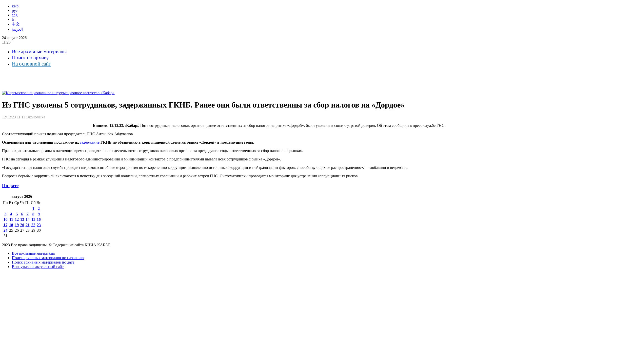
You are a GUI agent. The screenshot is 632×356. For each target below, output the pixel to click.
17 (5, 225)
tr (13, 19)
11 (11, 219)
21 (28, 225)
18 (11, 225)
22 (33, 225)
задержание (89, 142)
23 (39, 225)
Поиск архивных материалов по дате (43, 262)
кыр (15, 6)
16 (39, 219)
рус (15, 10)
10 (5, 219)
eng (15, 15)
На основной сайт (31, 64)
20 (22, 225)
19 (17, 225)
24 (5, 230)
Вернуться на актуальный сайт (38, 267)
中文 (16, 24)
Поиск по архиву (30, 58)
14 (28, 219)
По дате (10, 185)
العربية (17, 29)
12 (17, 219)
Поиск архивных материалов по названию (48, 258)
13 (22, 219)
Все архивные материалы (39, 51)
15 (33, 219)
